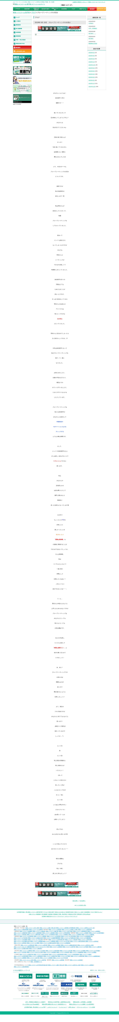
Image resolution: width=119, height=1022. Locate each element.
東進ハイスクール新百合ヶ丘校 (85, 945)
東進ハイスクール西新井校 (20, 933)
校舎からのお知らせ (60, 912)
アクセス (45, 912)
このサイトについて (52, 1007)
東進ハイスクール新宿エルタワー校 (85, 928)
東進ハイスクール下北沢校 (20, 938)
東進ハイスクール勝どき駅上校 (47, 928)
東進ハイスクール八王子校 (62, 941)
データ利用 (92, 1007)
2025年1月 (92, 83)
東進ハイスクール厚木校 (41, 945)
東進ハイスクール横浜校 (35, 948)
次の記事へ (83, 900)
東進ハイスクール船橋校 (20, 958)
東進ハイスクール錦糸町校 (80, 931)
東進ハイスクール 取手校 (21, 12)
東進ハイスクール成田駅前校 (92, 956)
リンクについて (63, 1007)
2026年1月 (92, 62)
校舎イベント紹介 (79, 912)
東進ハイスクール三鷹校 (33, 943)
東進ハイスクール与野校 (90, 952)
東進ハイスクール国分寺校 (85, 939)
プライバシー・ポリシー (63, 916)
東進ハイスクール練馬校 (88, 934)
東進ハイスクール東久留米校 (77, 941)
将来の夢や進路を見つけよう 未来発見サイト (54, 1004)
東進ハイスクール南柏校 (46, 958)
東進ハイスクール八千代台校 (60, 958)
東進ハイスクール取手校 (40, 960)
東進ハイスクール (92, 2)
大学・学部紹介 (93, 28)
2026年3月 (92, 58)
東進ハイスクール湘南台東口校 (69, 945)
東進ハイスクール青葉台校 (27, 945)
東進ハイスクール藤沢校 (95, 947)
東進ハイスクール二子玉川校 (35, 939)
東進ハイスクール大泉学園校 (96, 933)
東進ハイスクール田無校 (36, 941)
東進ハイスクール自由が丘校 (35, 938)
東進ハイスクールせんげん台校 (35, 952)
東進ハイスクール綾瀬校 (26, 931)
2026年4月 (92, 55)
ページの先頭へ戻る (81, 905)
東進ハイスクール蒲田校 (40, 936)
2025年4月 (92, 74)
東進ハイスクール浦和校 (26, 950)
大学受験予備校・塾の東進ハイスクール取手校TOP (29, 912)
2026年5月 (92, 52)
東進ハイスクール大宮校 (39, 950)
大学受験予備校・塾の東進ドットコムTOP (34, 1007)
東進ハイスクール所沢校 (63, 952)
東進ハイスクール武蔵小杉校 (21, 948)
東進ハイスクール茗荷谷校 (85, 929)
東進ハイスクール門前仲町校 (63, 933)
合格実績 (50, 914)
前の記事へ (75, 900)
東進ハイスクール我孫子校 (26, 954)
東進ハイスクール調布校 (49, 941)
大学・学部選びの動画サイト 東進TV (35, 1002)
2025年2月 (92, 80)
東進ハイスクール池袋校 (82, 933)
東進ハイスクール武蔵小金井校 (48, 943)
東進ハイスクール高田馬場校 (21, 929)
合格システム (32, 914)
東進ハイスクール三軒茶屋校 (68, 936)
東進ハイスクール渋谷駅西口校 (84, 936)
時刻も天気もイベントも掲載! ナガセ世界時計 (81, 1004)
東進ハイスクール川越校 (79, 950)
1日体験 (44, 916)
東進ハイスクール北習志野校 (21, 956)
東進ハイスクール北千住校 (65, 931)
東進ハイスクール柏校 (85, 954)
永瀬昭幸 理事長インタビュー (80, 2)
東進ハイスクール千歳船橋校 (83, 938)
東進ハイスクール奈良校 (76, 960)
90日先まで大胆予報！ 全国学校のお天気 (59, 1002)
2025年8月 (92, 71)
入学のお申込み (86, 914)
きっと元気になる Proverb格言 (31, 1004)
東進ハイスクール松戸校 (33, 958)
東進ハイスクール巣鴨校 (62, 934)
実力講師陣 (44, 914)
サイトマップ (101, 2)
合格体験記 (87, 912)
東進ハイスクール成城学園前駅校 (52, 938)
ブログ (33, 12)
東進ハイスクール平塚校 (82, 947)
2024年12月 (92, 86)
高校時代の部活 (93, 43)
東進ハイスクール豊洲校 (93, 931)
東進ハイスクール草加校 (50, 952)
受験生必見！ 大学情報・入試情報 (82, 1002)
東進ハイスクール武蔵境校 (63, 943)
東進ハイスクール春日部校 (52, 950)
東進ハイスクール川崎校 (54, 945)
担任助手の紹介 (70, 912)
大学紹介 (91, 23)
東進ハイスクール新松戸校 (50, 956)
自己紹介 (92, 33)
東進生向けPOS (72, 914)
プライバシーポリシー (82, 1007)
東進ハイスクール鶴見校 (56, 947)
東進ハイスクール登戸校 (69, 947)
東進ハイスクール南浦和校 (76, 952)
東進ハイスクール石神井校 (48, 934)
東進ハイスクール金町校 (39, 931)
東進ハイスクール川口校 (66, 950)
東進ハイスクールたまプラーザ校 (40, 947)
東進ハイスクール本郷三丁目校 (69, 929)
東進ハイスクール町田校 (20, 943)
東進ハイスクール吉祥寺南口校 (56, 939)
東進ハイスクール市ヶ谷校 (32, 928)
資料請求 (79, 914)
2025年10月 (92, 65)
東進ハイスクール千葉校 (64, 956)
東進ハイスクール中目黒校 (20, 939)
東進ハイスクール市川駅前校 (41, 954)
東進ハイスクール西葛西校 (35, 933)
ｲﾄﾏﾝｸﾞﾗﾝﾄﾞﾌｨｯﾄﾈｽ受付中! (24, 990)
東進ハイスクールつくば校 (26, 960)
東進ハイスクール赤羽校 (55, 929)
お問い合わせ (71, 1007)
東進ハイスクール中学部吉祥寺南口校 (37, 965)
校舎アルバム (98, 912)
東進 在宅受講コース (36, 961)
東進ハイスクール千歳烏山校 (68, 938)
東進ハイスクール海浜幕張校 (71, 954)
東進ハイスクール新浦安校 (36, 956)
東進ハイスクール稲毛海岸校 (56, 954)
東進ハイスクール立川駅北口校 (22, 941)
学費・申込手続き (63, 914)
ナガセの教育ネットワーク (21, 970)
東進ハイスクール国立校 (71, 939)
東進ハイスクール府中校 (92, 941)
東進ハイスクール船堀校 (48, 933)
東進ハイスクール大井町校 (26, 936)
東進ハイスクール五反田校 (53, 936)
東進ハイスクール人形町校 (36, 929)
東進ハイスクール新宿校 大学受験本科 (65, 928)
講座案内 (38, 914)
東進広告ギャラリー (18, 101)
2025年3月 (92, 77)
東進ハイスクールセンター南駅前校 (23, 947)
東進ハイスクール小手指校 (93, 950)
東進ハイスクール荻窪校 (20, 934)
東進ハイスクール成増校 (75, 934)
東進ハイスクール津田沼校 (77, 956)
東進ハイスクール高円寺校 (33, 934)
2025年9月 (92, 68)
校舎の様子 (51, 912)
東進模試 (55, 914)
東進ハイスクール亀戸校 (52, 931)
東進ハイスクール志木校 (20, 952)
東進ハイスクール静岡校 (58, 960)
